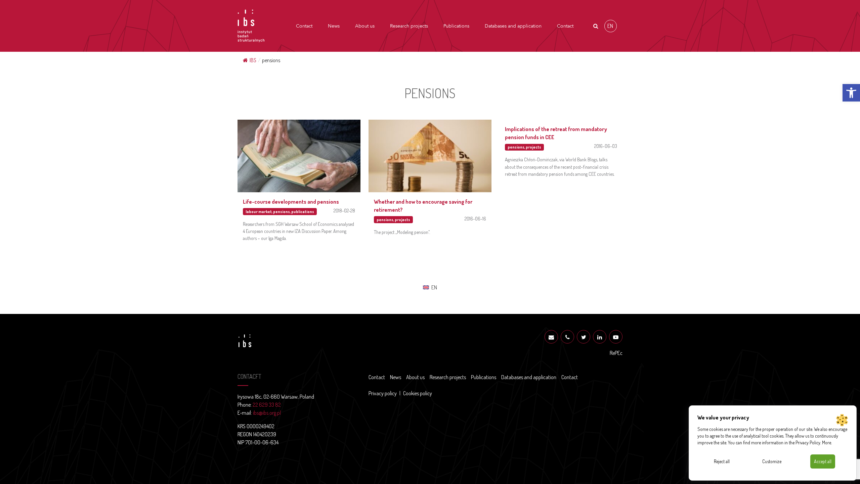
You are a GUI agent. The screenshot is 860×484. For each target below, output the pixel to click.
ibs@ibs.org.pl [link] (267, 412)
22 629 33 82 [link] (267, 404)
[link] (851, 93)
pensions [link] (281, 211)
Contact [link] (304, 26)
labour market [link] (259, 211)
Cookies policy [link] (417, 393)
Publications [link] (456, 26)
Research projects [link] (409, 26)
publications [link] (302, 211)
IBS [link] (253, 60)
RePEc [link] (616, 353)
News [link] (334, 26)
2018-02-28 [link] (344, 210)
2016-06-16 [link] (475, 218)
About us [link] (365, 26)
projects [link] (402, 219)
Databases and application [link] (513, 26)
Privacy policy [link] (383, 393)
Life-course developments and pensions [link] (291, 201)
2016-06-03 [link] (605, 146)
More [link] (826, 442)
